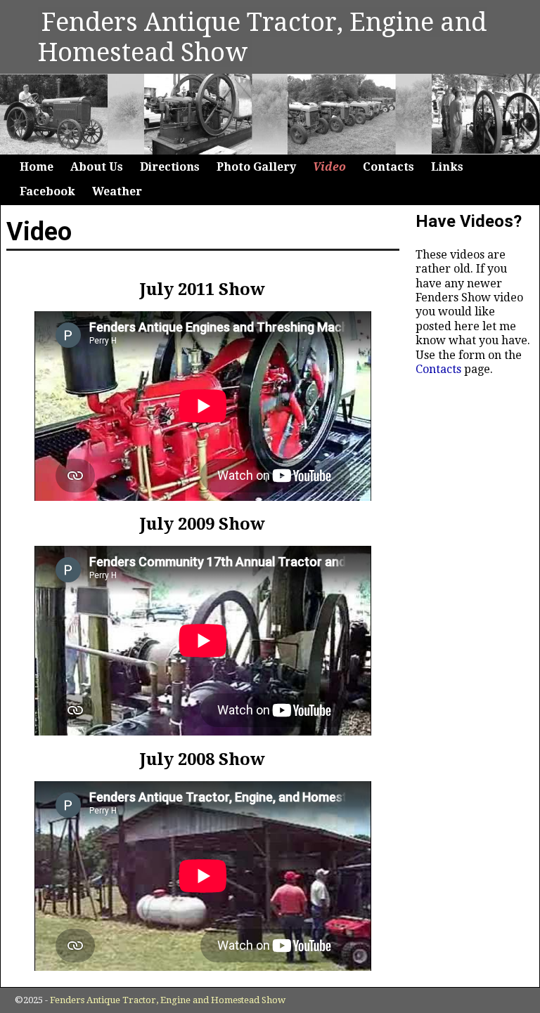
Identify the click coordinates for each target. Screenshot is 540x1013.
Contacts (388, 167)
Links (447, 167)
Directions (170, 167)
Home (36, 167)
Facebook (47, 191)
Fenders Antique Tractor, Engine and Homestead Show (262, 37)
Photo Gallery (256, 167)
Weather (117, 191)
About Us (96, 167)
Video (329, 167)
